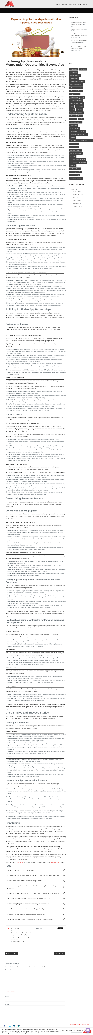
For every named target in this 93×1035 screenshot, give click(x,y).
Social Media (76, 203)
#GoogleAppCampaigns (76, 112)
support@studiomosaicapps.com (79, 1024)
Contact (85, 4)
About (58, 4)
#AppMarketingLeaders (76, 87)
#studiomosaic (74, 131)
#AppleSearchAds (74, 75)
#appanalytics (73, 69)
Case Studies (72, 4)
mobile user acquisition (76, 178)
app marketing (55, 862)
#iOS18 (81, 119)
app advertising (74, 144)
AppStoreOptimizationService (77, 159)
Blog (79, 4)
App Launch (76, 192)
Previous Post (12, 954)
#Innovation (73, 119)
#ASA (81, 103)
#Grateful (72, 116)
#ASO (71, 106)
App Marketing (16, 941)
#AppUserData (74, 103)
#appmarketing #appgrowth (77, 81)
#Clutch (72, 109)
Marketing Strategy (24, 937)
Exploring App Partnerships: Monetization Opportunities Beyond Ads (35, 62)
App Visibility (73, 162)
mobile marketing (74, 175)
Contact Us (20, 862)
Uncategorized (76, 206)
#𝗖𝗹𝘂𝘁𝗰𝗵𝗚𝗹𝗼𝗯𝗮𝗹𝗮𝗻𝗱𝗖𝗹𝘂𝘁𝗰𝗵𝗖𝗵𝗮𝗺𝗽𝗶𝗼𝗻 (81, 140)
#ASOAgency (79, 106)
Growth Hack (82, 162)
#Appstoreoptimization (76, 100)
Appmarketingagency (75, 150)
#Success (82, 131)
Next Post (59, 954)
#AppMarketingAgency (76, 84)
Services (64, 4)
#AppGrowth (14, 932)
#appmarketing (21, 932)
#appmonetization (74, 94)
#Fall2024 (79, 109)
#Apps (82, 97)
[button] (36, 870)
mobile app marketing (75, 172)
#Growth (80, 116)
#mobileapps (73, 125)
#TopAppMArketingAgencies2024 (78, 134)
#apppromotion (74, 97)
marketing (16, 937)
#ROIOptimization (74, 128)
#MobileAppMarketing (75, 122)
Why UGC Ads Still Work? (77, 29)
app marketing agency (75, 153)
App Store (72, 156)
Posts (72, 189)
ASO (74, 197)
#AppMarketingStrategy (76, 91)
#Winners (72, 137)
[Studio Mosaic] (9, 4)
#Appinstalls (73, 72)
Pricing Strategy (77, 200)
